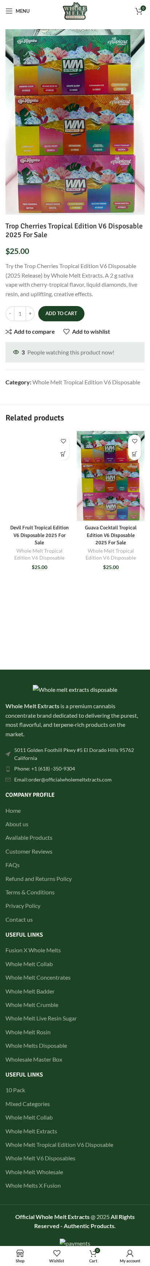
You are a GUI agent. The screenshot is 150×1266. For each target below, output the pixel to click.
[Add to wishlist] (63, 441)
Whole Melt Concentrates (38, 977)
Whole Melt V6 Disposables (40, 1158)
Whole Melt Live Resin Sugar (41, 1018)
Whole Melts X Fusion (33, 1185)
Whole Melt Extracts (31, 1131)
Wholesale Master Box (33, 1059)
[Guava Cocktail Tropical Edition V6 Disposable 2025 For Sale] (111, 476)
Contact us (19, 919)
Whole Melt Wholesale (34, 1171)
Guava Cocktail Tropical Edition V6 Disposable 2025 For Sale (111, 534)
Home (13, 810)
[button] (63, 453)
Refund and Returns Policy (38, 878)
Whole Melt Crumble (31, 1004)
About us (16, 823)
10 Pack (15, 1089)
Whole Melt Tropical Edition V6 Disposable (86, 382)
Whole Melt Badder (30, 991)
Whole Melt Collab (29, 963)
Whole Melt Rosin (28, 1031)
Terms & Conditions (30, 892)
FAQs (12, 864)
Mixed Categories (27, 1103)
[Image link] (75, 688)
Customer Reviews (28, 851)
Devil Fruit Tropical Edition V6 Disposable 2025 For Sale (39, 534)
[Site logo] (75, 10)
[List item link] (75, 754)
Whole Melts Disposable (36, 1045)
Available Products (28, 837)
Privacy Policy (22, 905)
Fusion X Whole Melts (33, 949)
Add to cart (61, 313)
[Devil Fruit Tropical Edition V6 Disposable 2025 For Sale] (39, 476)
